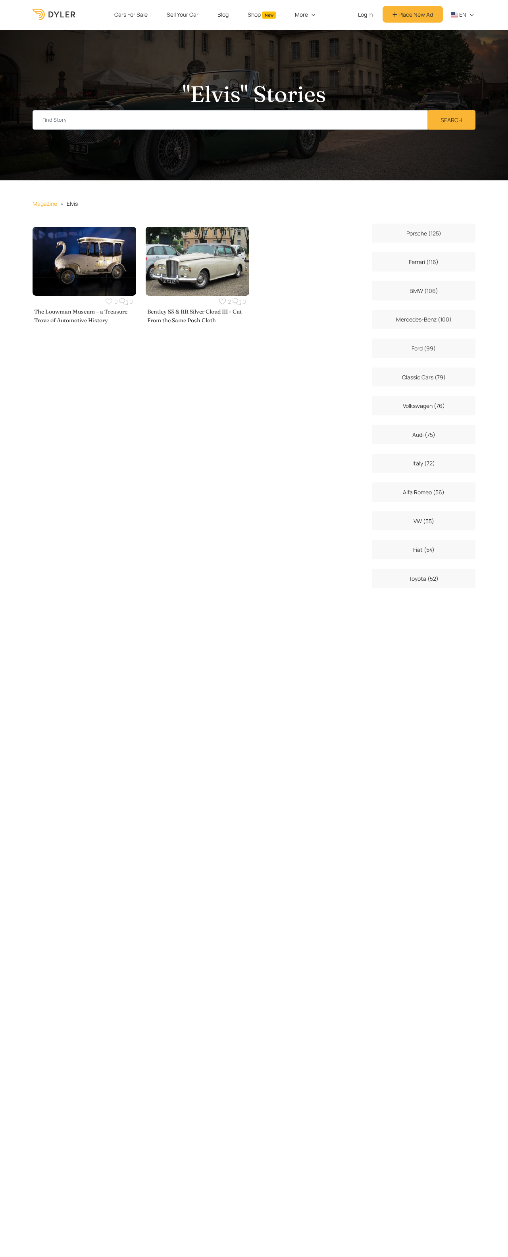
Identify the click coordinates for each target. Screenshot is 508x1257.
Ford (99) (424, 348)
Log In (365, 14)
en (462, 14)
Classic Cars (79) (424, 377)
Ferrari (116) (424, 262)
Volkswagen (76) (424, 405)
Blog (223, 14)
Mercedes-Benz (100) (424, 319)
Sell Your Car (182, 14)
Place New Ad (415, 14)
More (301, 14)
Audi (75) (423, 434)
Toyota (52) (424, 578)
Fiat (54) (424, 549)
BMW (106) (424, 291)
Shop (260, 14)
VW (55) (424, 521)
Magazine (45, 203)
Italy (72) (423, 463)
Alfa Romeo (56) (423, 492)
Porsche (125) (423, 233)
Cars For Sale (131, 14)
